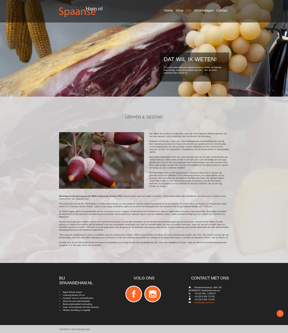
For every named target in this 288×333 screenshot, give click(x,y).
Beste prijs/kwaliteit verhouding (77, 304)
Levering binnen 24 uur (74, 295)
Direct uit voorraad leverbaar (76, 301)
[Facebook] (133, 294)
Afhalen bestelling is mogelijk (76, 310)
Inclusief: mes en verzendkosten (78, 298)
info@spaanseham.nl (204, 302)
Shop (179, 10)
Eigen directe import (72, 292)
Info (188, 10)
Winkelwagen (204, 10)
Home (168, 10)
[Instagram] (152, 294)
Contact (222, 10)
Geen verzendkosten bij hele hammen (81, 307)
